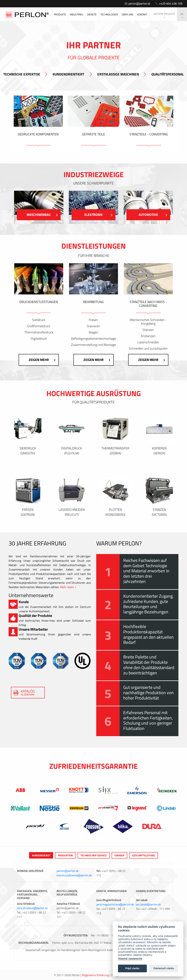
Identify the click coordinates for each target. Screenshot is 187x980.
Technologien (109, 14)
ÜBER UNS (127, 14)
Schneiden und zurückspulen (148, 348)
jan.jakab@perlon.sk (148, 904)
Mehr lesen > (68, 587)
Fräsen (93, 320)
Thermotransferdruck (38, 332)
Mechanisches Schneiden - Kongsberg (148, 321)
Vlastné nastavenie (130, 958)
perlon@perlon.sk (139, 3)
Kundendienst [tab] (41, 855)
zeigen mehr (39, 359)
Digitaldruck (39, 338)
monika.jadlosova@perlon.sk (74, 875)
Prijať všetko (132, 968)
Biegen (93, 332)
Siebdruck (38, 320)
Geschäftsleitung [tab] (143, 855)
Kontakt (142, 14)
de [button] (182, 14)
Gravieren (93, 326)
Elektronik (93, 214)
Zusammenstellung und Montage (93, 345)
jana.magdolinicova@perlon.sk (115, 904)
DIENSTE (92, 14)
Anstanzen (148, 336)
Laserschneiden (148, 342)
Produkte (60, 14)
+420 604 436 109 (170, 3)
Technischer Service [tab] (94, 855)
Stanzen (148, 330)
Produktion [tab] (65, 855)
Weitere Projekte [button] (164, 14)
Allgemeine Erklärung (95, 975)
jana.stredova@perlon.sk (32, 908)
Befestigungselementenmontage (93, 338)
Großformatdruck (38, 326)
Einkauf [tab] (119, 855)
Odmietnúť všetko (163, 968)
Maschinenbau (39, 214)
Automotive (148, 214)
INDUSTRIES (76, 14)
